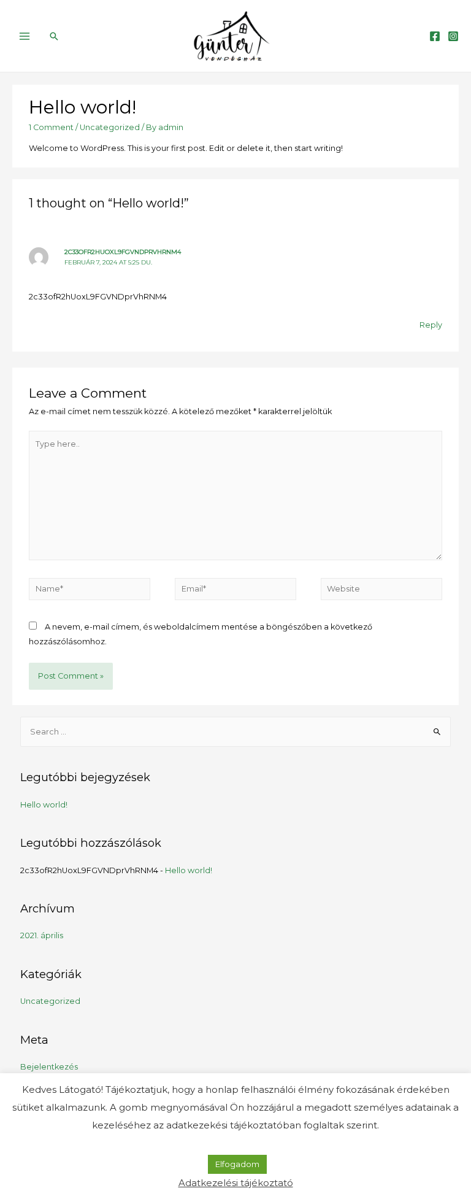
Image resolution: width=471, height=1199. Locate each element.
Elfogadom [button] (237, 1164)
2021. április (41, 935)
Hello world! (43, 804)
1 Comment (51, 127)
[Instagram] (453, 36)
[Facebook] (434, 36)
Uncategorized (110, 127)
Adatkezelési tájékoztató (235, 1183)
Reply (430, 325)
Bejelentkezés (49, 1066)
